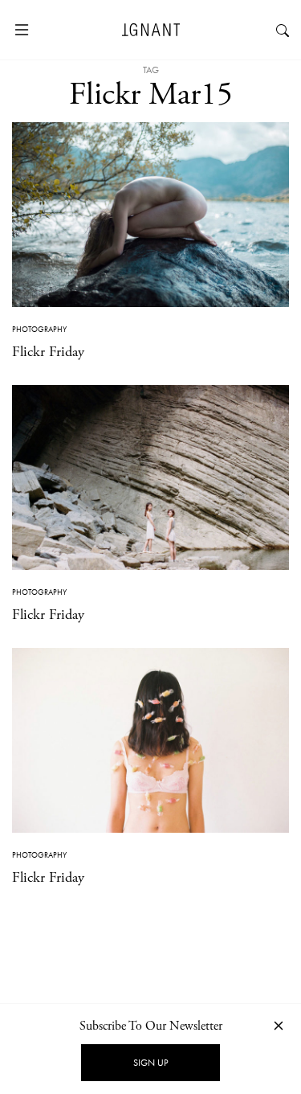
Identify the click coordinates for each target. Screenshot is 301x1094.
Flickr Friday (48, 351)
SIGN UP (150, 1062)
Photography (39, 329)
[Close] (278, 1025)
